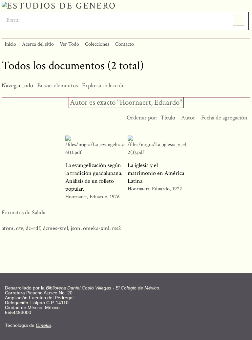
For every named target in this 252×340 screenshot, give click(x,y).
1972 (177, 188)
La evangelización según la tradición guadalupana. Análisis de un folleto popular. (93, 177)
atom (7, 228)
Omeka (43, 325)
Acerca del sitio (38, 44)
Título (167, 117)
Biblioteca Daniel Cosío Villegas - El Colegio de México (102, 288)
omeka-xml (96, 228)
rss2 (116, 228)
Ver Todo (69, 44)
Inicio (10, 44)
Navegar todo (17, 85)
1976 (115, 196)
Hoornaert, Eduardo (86, 196)
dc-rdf (33, 228)
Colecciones (97, 44)
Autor (188, 117)
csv (19, 228)
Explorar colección (103, 85)
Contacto (124, 44)
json (75, 228)
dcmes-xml (55, 228)
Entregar (239, 20)
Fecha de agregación (224, 117)
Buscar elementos (57, 85)
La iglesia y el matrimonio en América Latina (156, 173)
